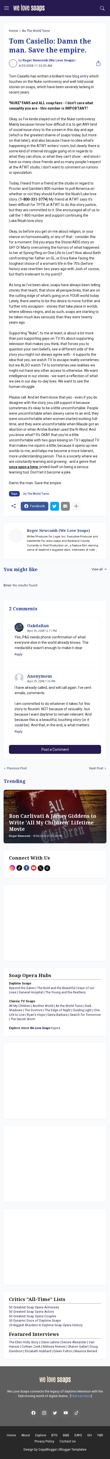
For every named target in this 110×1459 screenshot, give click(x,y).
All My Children (19, 1006)
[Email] (65, 506)
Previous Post (17, 768)
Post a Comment (55, 749)
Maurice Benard (85, 1351)
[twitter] (55, 1413)
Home (13, 31)
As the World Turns (69, 1006)
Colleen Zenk (30, 1346)
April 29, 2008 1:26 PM (41, 681)
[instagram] (44, 1413)
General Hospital (31, 992)
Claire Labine (50, 1342)
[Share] (97, 63)
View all (97, 569)
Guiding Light (82, 1010)
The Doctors (33, 1010)
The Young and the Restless (65, 992)
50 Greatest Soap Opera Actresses (34, 1307)
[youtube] (66, 1413)
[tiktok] (76, 1413)
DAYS (78, 1435)
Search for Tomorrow (85, 1015)
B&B (66, 1435)
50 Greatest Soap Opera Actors (31, 1311)
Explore (40, 1435)
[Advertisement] (41, 922)
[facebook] (33, 1413)
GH (89, 1435)
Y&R (100, 1435)
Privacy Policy (44, 1441)
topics (34, 1028)
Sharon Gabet (78, 1346)
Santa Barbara (57, 1015)
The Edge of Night (58, 1010)
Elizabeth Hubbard (38, 1351)
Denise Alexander (73, 1342)
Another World (42, 1006)
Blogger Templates (72, 1449)
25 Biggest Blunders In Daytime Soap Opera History (46, 1325)
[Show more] (76, 506)
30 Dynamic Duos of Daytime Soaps (35, 1320)
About (25, 1435)
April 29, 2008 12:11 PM (42, 631)
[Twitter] (54, 506)
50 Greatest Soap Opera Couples (32, 1316)
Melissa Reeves (54, 1346)
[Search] (102, 8)
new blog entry (77, 76)
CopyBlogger (47, 1449)
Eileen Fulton (62, 1351)
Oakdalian (38, 625)
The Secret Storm (22, 1019)
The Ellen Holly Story (23, 1342)
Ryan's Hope (36, 1015)
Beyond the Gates (22, 988)
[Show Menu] (6, 8)
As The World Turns (36, 31)
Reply (19, 654)
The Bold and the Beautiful (56, 988)
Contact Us (68, 1441)
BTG (54, 1435)
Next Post (96, 768)
